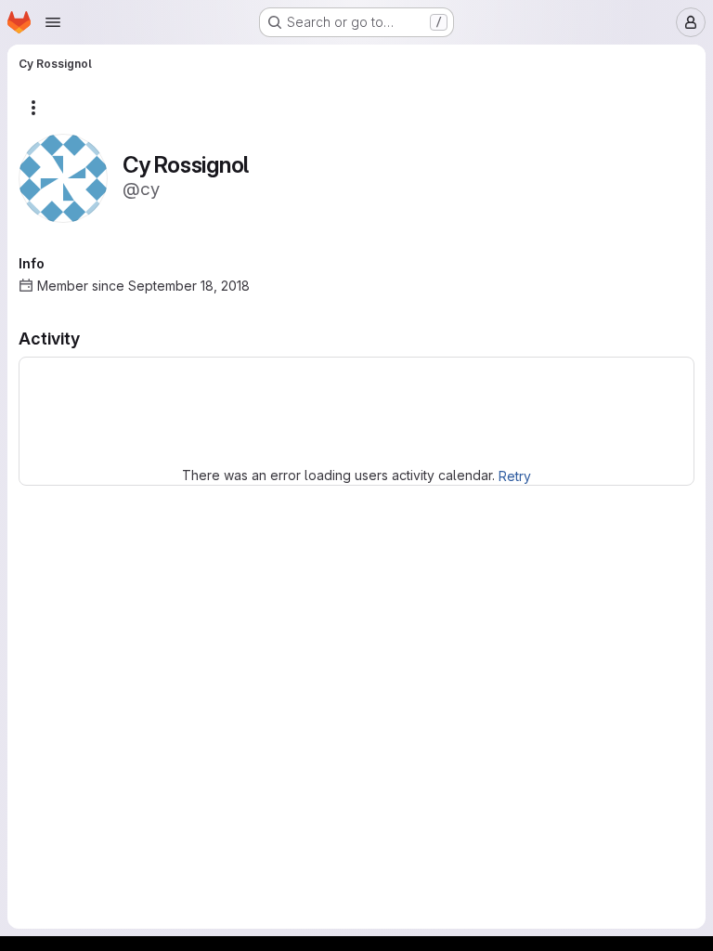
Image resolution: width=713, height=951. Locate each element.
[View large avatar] (63, 177)
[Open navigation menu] (53, 22)
